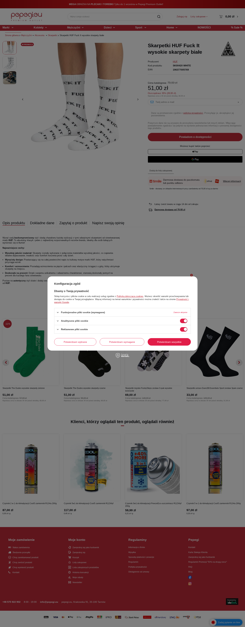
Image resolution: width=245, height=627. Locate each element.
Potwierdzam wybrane (75, 341)
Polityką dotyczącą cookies (130, 296)
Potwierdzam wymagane (122, 341)
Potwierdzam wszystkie (169, 341)
